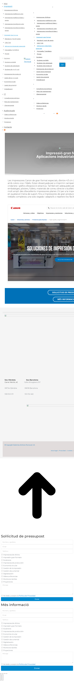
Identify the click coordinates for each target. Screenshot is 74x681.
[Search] (59, 61)
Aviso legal (54, 450)
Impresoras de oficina (11, 555)
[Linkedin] (5, 455)
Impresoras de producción (13, 563)
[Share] (2, 673)
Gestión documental (11, 571)
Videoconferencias (10, 576)
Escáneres (7, 560)
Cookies (69, 450)
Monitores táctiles (10, 579)
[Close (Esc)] (1, 673)
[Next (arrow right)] (2, 677)
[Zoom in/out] (6, 673)
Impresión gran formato (12, 557)
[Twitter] (8, 455)
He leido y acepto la (19, 596)
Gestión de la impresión (12, 568)
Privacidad (62, 450)
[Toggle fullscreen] (4, 673)
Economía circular (10, 566)
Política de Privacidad (27, 596)
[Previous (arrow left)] (1, 677)
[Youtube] (12, 455)
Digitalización (8, 574)
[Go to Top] (37, 532)
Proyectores (8, 582)
